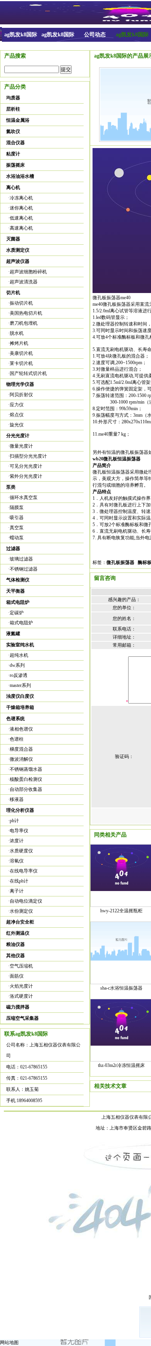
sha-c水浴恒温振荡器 (121, 988)
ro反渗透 (18, 675)
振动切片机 (21, 303)
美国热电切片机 (26, 313)
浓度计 (17, 840)
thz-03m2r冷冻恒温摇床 (121, 1065)
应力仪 (17, 404)
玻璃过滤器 (21, 559)
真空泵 (17, 527)
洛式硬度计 (21, 996)
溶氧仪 (17, 861)
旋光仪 (17, 425)
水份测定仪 (21, 911)
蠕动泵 (17, 537)
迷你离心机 (21, 208)
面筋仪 (17, 976)
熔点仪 (17, 414)
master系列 (20, 685)
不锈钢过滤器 (24, 569)
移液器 (17, 799)
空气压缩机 (21, 966)
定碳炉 (17, 612)
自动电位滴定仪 (26, 901)
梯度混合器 (21, 749)
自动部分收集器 (26, 789)
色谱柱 (17, 739)
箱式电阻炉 (21, 622)
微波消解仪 (21, 759)
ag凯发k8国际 (20, 34)
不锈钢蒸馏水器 (26, 769)
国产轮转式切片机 (28, 373)
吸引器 (17, 517)
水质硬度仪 (21, 851)
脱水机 (17, 333)
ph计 (14, 820)
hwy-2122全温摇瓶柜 (121, 910)
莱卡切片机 (21, 363)
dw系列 (17, 665)
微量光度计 (21, 446)
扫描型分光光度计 (28, 456)
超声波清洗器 (24, 282)
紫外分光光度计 (26, 476)
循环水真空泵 (24, 497)
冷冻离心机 (21, 198)
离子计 (17, 891)
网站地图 (9, 1342)
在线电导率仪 (24, 871)
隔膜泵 (17, 507)
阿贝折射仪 (21, 394)
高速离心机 (21, 228)
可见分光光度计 (26, 466)
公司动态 (95, 34)
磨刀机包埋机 (24, 323)
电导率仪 (19, 830)
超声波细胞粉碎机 (28, 271)
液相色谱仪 (21, 729)
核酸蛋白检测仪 (26, 779)
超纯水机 (19, 655)
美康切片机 (21, 353)
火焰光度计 (21, 986)
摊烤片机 (19, 343)
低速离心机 (21, 218)
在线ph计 (19, 881)
